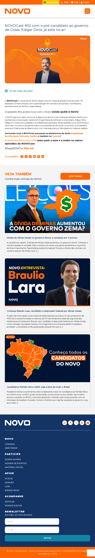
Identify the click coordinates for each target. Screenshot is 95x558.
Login (86, 2)
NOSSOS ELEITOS (13, 506)
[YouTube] (88, 422)
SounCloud (76, 133)
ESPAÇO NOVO (12, 490)
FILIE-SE (9, 479)
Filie (66, 2)
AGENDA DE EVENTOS (15, 463)
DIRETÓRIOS (11, 448)
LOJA (7, 486)
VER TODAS (75, 176)
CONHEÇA (10, 444)
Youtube (56, 136)
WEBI (54, 554)
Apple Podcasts (20, 136)
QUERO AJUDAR (13, 459)
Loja (76, 2)
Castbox (34, 136)
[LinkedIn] (82, 422)
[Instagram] (64, 422)
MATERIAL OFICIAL (14, 467)
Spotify (8, 136)
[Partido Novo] (17, 423)
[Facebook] (70, 422)
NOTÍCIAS (9, 502)
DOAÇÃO (9, 482)
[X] (76, 422)
